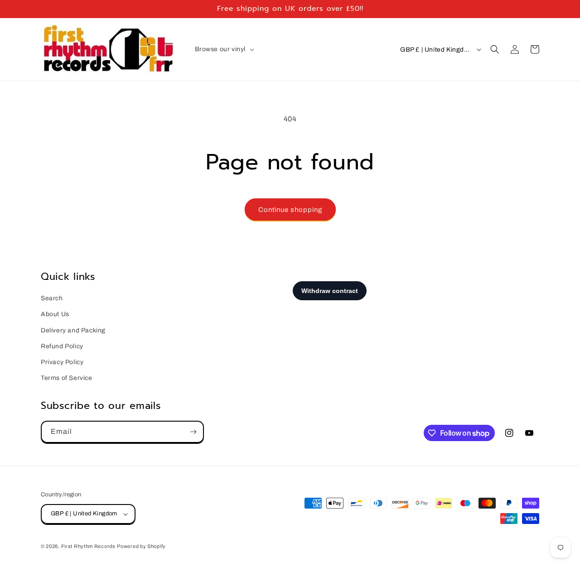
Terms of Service (66, 378)
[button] (223, 49)
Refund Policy (62, 346)
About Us (55, 314)
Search (52, 298)
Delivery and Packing (73, 330)
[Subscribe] (193, 432)
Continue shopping (290, 209)
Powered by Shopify (141, 546)
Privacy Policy (62, 362)
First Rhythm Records (88, 546)
